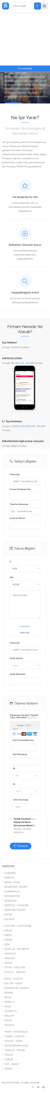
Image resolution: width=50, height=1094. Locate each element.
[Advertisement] (25, 39)
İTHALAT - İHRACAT (15, 972)
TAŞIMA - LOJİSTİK (14, 1036)
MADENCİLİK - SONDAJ (16, 988)
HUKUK (8, 963)
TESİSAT (8, 1055)
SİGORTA (9, 1025)
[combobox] (13, 511)
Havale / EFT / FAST (22, 727)
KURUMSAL (25, 626)
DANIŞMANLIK (12, 891)
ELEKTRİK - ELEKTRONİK (18, 926)
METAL (8, 997)
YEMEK (8, 1068)
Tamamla (22, 846)
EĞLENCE (9, 919)
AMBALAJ (9, 877)
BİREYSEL (25, 633)
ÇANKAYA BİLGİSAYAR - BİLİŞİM (28, 426)
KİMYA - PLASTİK (13, 979)
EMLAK (8, 930)
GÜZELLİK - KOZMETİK (16, 949)
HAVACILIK (10, 953)
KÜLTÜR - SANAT (13, 983)
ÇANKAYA (16, 347)
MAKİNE (8, 992)
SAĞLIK (8, 1020)
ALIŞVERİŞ (10, 873)
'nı (23, 818)
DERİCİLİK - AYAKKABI (16, 905)
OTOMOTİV (10, 1011)
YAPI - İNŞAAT (11, 1064)
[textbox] (25, 665)
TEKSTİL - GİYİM (13, 1041)
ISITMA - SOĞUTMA (14, 967)
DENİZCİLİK (10, 900)
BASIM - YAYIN (12, 882)
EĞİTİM (8, 914)
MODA (7, 1006)
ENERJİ (8, 935)
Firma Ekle (26, 68)
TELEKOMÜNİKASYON (16, 1045)
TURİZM (8, 1059)
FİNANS (8, 939)
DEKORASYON (12, 896)
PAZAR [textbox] (16, 584)
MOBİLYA (9, 1002)
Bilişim (14, 446)
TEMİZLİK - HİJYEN (14, 1050)
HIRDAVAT (9, 958)
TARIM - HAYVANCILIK (16, 1031)
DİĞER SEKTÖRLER (14, 910)
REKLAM (9, 1015)
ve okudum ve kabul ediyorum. (25, 825)
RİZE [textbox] (15, 568)
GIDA (7, 944)
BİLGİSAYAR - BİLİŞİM (22, 363)
